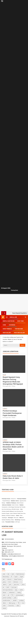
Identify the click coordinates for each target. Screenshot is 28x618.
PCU (12, 595)
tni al (23, 603)
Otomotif (5, 408)
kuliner (21, 589)
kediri (7, 587)
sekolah (15, 600)
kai (3, 587)
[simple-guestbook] (8, 321)
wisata (4, 608)
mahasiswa (12, 592)
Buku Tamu (20, 321)
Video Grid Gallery (19, 332)
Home (4, 325)
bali (8, 574)
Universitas (11, 605)
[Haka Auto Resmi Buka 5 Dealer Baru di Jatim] (14, 463)
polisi (15, 597)
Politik (4, 374)
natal (4, 595)
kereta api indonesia (8, 589)
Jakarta (5, 584)
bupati (16, 576)
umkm (4, 605)
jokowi (23, 584)
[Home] (3, 317)
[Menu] (6, 317)
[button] (6, 317)
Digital (21, 576)
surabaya (21, 600)
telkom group (12, 603)
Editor (14, 386)
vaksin (18, 605)
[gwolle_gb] (13, 317)
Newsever (13, 616)
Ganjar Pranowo (18, 579)
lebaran (4, 592)
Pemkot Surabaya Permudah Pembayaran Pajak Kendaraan (12, 413)
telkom (4, 603)
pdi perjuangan (19, 595)
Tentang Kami (14, 290)
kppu (16, 589)
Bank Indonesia (20, 574)
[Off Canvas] (2, 1)
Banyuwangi (6, 576)
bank (13, 574)
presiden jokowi (6, 600)
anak (4, 574)
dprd (4, 579)
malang (19, 592)
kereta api (14, 587)
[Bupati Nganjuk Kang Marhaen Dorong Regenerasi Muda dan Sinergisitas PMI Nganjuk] (14, 364)
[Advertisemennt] (14, 305)
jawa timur (16, 584)
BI (11, 576)
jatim (10, 584)
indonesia (15, 582)
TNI (18, 603)
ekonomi (9, 579)
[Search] (25, 317)
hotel (9, 582)
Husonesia (12, 325)
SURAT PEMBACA (7, 328)
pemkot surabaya (7, 597)
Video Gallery (7, 332)
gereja (4, 582)
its (21, 582)
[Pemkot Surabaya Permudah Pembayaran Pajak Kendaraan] (14, 398)
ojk (8, 595)
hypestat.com (8, 559)
